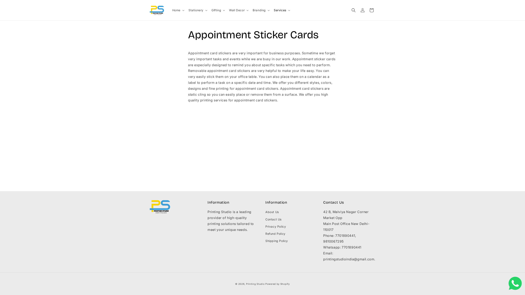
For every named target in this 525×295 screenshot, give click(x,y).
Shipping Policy (276, 241)
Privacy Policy (275, 226)
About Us (272, 212)
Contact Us (273, 219)
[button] (178, 10)
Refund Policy (275, 233)
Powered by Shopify (277, 284)
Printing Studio (255, 284)
